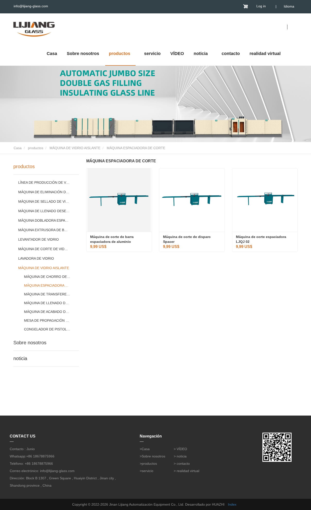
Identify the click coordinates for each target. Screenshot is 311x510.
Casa (52, 53)
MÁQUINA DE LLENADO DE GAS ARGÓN (47, 303)
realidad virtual (265, 53)
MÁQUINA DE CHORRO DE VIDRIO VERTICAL (47, 277)
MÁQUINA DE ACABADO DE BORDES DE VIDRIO (47, 312)
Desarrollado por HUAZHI (205, 504)
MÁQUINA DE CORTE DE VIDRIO (44, 249)
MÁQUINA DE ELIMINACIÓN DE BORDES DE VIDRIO (44, 192)
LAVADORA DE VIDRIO (36, 258)
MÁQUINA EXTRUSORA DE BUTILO (44, 230)
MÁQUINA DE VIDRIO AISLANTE (75, 148)
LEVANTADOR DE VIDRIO (38, 239)
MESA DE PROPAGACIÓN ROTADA (47, 320)
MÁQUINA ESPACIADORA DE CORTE (47, 285)
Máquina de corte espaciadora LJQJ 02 (261, 239)
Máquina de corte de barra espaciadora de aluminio (112, 239)
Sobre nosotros (83, 53)
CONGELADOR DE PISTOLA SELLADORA (47, 329)
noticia (20, 358)
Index (232, 504)
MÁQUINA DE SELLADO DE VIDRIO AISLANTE (44, 201)
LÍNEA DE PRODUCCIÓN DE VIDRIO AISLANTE (44, 182)
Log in (261, 6)
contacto (231, 53)
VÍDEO (177, 53)
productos (35, 148)
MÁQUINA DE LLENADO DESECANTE (44, 211)
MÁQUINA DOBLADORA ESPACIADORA (44, 220)
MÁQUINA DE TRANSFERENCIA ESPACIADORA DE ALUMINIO (47, 294)
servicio (152, 53)
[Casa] (34, 28)
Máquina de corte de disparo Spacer (187, 239)
